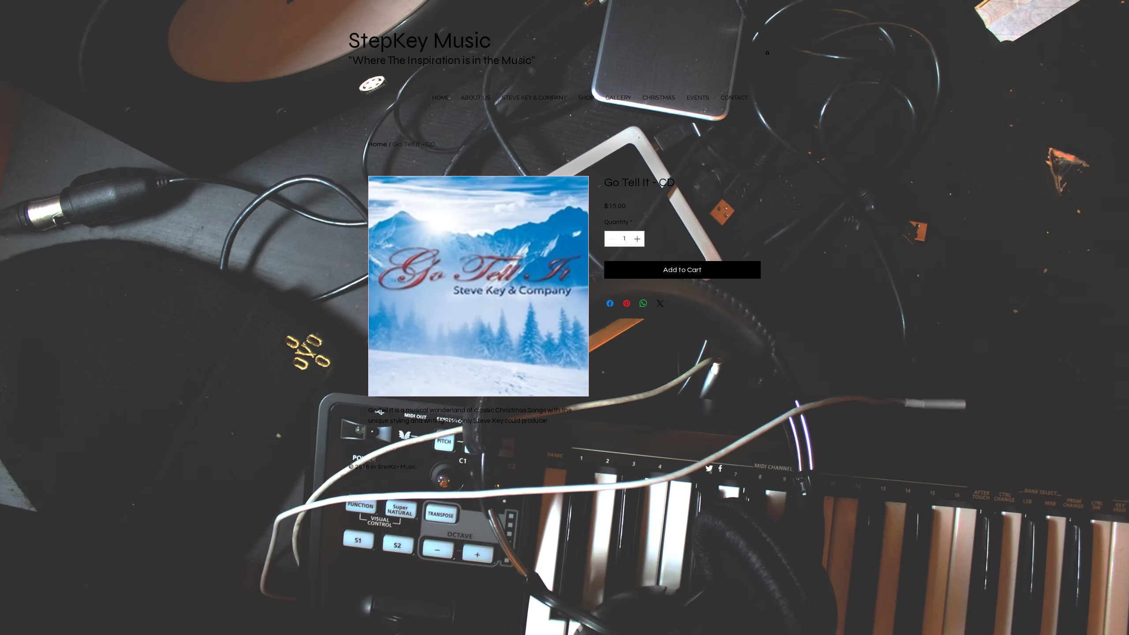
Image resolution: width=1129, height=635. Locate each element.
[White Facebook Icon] (720, 468)
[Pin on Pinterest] (626, 303)
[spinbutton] (624, 239)
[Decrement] (611, 239)
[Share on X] (660, 303)
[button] (767, 52)
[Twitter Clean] (709, 468)
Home (377, 144)
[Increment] (637, 239)
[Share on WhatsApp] (643, 303)
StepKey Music (419, 40)
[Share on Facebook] (610, 303)
